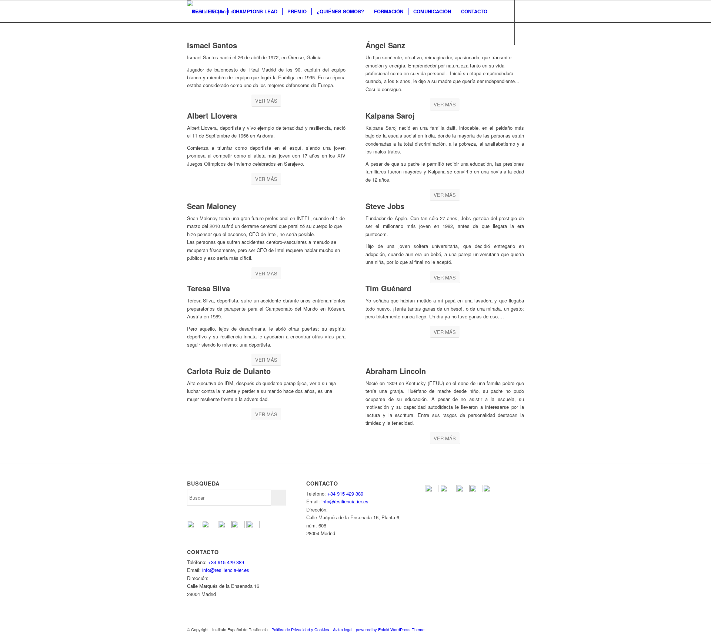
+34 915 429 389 (226, 562)
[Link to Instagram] (222, 55)
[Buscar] (194, 34)
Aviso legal (342, 629)
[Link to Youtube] (211, 55)
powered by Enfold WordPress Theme (390, 629)
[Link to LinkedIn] (233, 55)
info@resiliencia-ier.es (225, 569)
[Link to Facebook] (189, 55)
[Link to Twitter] (200, 55)
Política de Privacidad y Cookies (300, 629)
